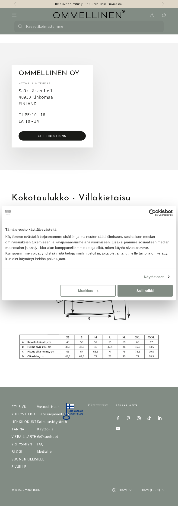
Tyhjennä (154, 26)
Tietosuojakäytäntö (53, 414)
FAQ (40, 444)
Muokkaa (85, 291)
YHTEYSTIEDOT (25, 414)
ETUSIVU (19, 406)
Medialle (44, 451)
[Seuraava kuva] (162, 4)
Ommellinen (30, 489)
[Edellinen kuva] (15, 4)
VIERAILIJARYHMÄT (28, 436)
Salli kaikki (145, 291)
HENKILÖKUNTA (25, 421)
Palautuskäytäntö (52, 421)
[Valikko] (14, 15)
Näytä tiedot (154, 277)
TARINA (18, 429)
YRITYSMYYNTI (23, 444)
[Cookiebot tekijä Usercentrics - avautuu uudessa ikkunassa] (152, 212)
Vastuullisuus (48, 406)
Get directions (52, 136)
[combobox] (86, 26)
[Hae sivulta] (20, 26)
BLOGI (17, 451)
